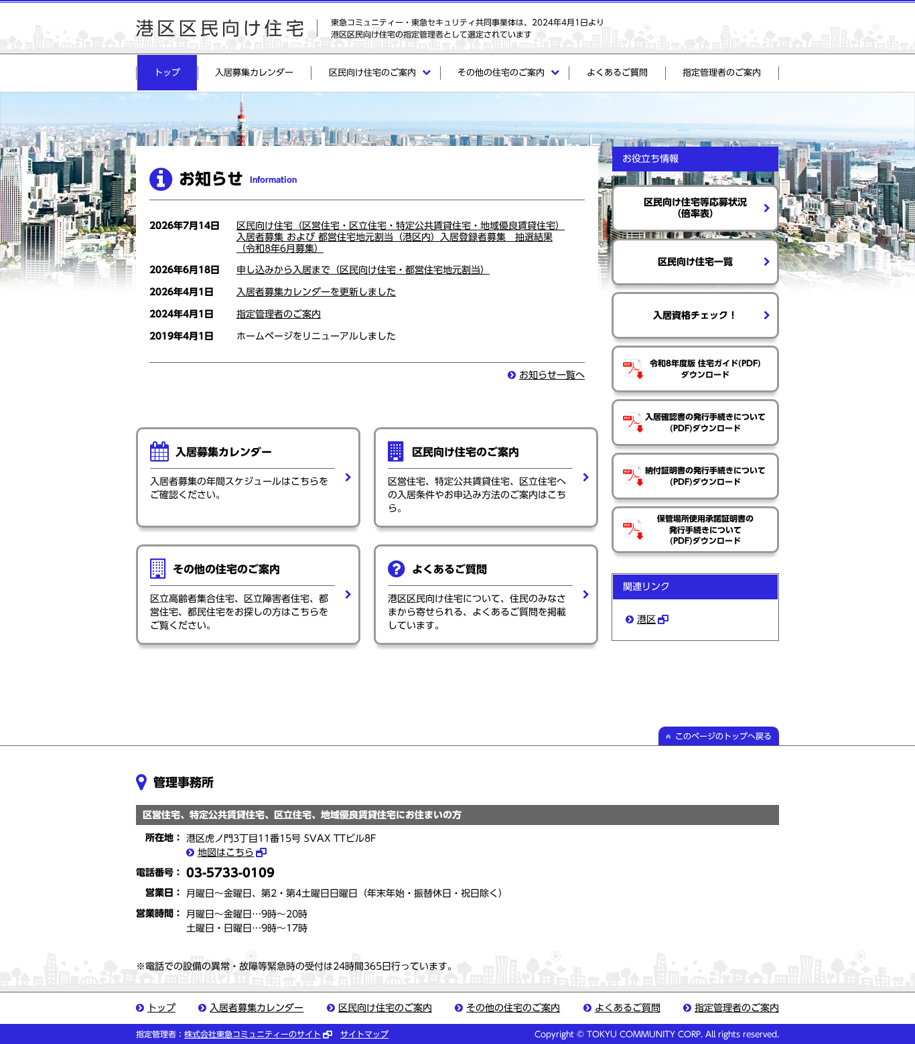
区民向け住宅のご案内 (372, 72)
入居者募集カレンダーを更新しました (316, 292)
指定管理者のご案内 (722, 72)
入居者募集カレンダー (256, 1008)
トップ (167, 72)
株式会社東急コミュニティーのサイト (252, 1034)
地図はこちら (226, 852)
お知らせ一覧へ (552, 375)
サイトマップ (364, 1034)
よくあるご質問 (617, 72)
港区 (646, 619)
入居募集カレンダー (254, 72)
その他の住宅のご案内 (501, 72)
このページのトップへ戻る (723, 736)
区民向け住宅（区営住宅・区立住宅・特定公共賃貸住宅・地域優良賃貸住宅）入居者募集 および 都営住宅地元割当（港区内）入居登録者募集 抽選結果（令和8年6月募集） (400, 237)
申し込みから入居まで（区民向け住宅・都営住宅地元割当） (363, 270)
